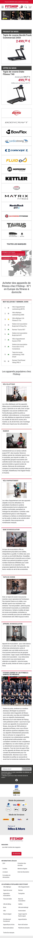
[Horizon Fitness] (16, 161)
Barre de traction (23, 924)
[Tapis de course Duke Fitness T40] (17, 87)
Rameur (6, 424)
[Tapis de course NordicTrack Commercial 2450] (17, 46)
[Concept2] (16, 143)
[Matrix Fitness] (16, 190)
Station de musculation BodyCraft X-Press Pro (19, 318)
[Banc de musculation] (17, 532)
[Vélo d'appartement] (17, 483)
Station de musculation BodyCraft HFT (19, 327)
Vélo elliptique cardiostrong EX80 (18, 306)
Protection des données (22, 864)
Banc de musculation (11, 522)
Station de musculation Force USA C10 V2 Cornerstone (19, 339)
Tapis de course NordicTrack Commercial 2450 (17, 29)
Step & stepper (7, 914)
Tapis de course (9, 570)
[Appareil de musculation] (17, 626)
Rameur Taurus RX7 (18, 322)
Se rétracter (16, 853)
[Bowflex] (16, 124)
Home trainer (22, 910)
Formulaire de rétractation (6, 876)
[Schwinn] (16, 208)
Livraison (5, 872)
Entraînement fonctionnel (7, 920)
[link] (16, 256)
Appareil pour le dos (8, 924)
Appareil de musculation (12, 616)
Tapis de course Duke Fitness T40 (13, 65)
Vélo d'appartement (10, 473)
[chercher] (25, 7)
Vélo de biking (7, 904)
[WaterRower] (16, 227)
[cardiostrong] (16, 133)
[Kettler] (16, 171)
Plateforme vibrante (24, 928)
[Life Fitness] (16, 180)
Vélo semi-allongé (23, 907)
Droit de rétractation (23, 872)
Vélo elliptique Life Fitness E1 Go (18, 312)
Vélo (4, 910)
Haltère (20, 904)
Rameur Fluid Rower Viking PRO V (18, 354)
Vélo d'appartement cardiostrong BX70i (18, 301)
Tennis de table (7, 899)
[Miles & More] (16, 827)
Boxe (4, 907)
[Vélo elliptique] (17, 386)
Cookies (5, 868)
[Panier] (30, 7)
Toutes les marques (8, 932)
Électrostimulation (8, 928)
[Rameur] (17, 433)
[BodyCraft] (16, 115)
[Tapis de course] (17, 579)
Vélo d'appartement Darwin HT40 (18, 333)
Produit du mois (10, 24)
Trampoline (21, 893)
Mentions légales (22, 868)
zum (11, 847)
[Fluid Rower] (16, 152)
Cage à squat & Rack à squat (22, 915)
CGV (4, 863)
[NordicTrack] (16, 199)
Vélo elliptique (9, 377)
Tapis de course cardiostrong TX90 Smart (18, 347)
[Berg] (16, 105)
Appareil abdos (22, 919)
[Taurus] (16, 218)
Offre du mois (9, 61)
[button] (2, 15)
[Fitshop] (11, 7)
